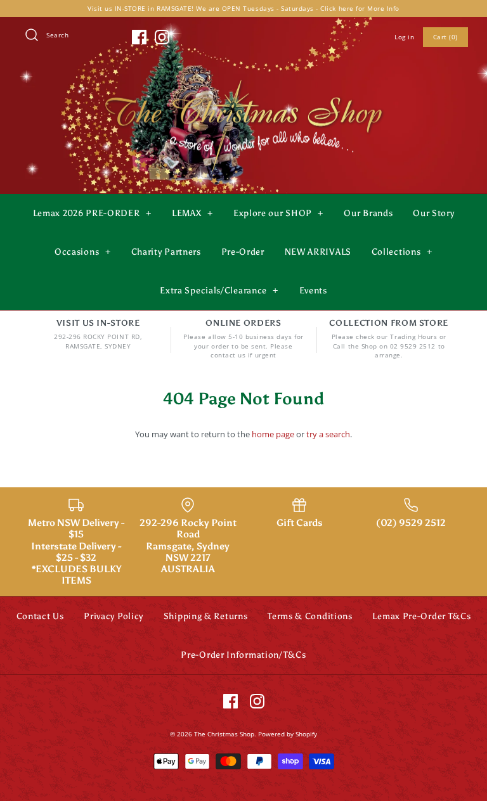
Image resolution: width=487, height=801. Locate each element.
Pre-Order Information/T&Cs (243, 655)
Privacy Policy (113, 616)
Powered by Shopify (287, 733)
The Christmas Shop (224, 733)
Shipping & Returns (206, 616)
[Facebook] (139, 37)
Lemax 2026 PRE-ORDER (92, 213)
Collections (402, 252)
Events (313, 290)
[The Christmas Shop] (243, 77)
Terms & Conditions (310, 616)
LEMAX (192, 213)
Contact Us (40, 616)
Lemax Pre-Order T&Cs (421, 616)
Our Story (433, 213)
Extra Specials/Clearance (219, 290)
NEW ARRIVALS (318, 252)
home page (273, 434)
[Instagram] (162, 37)
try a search (328, 434)
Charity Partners (166, 252)
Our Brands (368, 213)
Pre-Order (242, 252)
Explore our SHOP (278, 213)
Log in (404, 36)
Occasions (82, 252)
